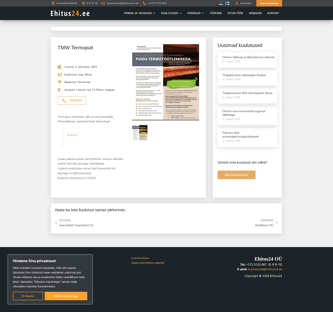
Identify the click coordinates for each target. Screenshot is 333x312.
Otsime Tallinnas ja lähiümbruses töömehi (248, 57)
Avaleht (72, 135)
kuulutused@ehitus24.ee (265, 269)
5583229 (76, 100)
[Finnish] (226, 3)
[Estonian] (220, 3)
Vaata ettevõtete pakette (147, 263)
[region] (50, 279)
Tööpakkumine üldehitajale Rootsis (244, 75)
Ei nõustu (28, 296)
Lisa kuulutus (140, 258)
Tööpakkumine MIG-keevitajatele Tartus (247, 93)
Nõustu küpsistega (66, 296)
